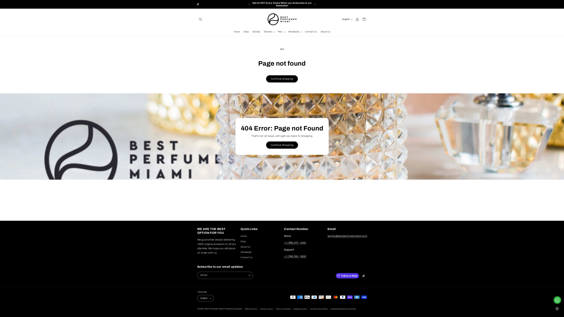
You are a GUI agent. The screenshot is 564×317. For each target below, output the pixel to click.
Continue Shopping (282, 145)
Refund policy (251, 309)
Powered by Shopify (233, 309)
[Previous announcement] (249, 4)
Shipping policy (300, 309)
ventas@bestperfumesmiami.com (347, 236)
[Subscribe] (249, 275)
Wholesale (246, 252)
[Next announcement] (315, 4)
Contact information (319, 309)
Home (244, 236)
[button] (200, 19)
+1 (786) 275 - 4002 (295, 243)
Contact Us (246, 257)
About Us (245, 247)
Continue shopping (282, 79)
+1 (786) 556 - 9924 (295, 256)
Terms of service (283, 309)
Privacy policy (266, 309)
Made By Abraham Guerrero (343, 309)
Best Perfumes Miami (214, 309)
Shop (243, 241)
